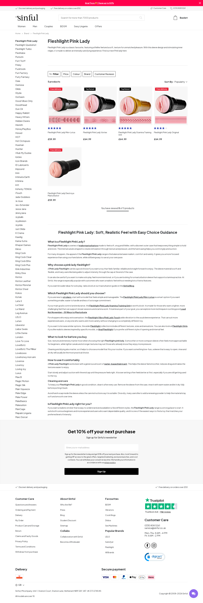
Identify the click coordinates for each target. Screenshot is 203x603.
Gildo (18, 88)
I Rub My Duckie (23, 153)
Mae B (18, 377)
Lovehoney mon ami (25, 357)
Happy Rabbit (22, 112)
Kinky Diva (20, 273)
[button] (200, 3)
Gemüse (19, 84)
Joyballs (19, 217)
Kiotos (18, 277)
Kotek (18, 297)
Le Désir (19, 305)
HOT (17, 137)
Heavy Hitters (22, 116)
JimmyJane (20, 213)
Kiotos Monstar (23, 285)
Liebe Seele (21, 329)
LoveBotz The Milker (25, 349)
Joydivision (20, 221)
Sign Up (101, 471)
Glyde (18, 92)
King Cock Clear (23, 257)
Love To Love (22, 341)
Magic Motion (22, 381)
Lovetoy (19, 365)
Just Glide (20, 229)
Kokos (18, 293)
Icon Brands (21, 161)
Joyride (19, 225)
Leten (18, 321)
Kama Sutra (21, 241)
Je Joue (19, 201)
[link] (17, 33)
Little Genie (21, 333)
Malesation (21, 405)
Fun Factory (21, 72)
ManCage (20, 409)
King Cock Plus (22, 265)
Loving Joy (20, 369)
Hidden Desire (22, 120)
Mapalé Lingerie (23, 413)
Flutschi (19, 56)
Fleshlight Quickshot (25, 44)
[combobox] (98, 17)
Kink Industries (22, 269)
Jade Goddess (22, 197)
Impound (19, 169)
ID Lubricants (22, 165)
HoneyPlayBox (23, 128)
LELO (18, 317)
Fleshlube (20, 52)
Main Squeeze (22, 389)
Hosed (18, 133)
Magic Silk (20, 385)
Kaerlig (18, 237)
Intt (17, 185)
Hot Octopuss (22, 141)
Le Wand (19, 309)
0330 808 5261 (179, 8)
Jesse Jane (20, 209)
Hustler (19, 149)
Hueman (19, 145)
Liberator (20, 325)
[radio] (49, 128)
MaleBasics (21, 401)
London (19, 337)
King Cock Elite (23, 261)
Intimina (19, 181)
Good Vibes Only (24, 100)
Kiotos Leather (23, 281)
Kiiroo (18, 249)
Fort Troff (20, 60)
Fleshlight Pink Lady (26, 40)
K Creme (19, 233)
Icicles (18, 157)
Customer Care (159, 8)
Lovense (19, 361)
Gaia (17, 80)
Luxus (18, 373)
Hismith (19, 124)
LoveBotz (20, 345)
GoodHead (21, 104)
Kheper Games (23, 245)
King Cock (20, 253)
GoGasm (19, 96)
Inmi (17, 173)
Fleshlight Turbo (23, 48)
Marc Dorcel (21, 417)
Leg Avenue (21, 313)
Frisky (18, 64)
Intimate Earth (22, 177)
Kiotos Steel (21, 289)
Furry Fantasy (22, 76)
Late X (18, 301)
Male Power (21, 397)
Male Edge (20, 393)
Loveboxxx (21, 353)
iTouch (18, 193)
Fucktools (20, 68)
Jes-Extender (22, 205)
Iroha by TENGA (23, 189)
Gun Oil (19, 108)
